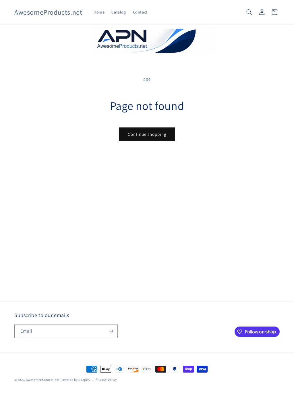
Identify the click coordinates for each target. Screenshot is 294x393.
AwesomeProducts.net (43, 380)
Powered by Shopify (75, 380)
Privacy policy (106, 379)
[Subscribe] (111, 331)
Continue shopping (147, 134)
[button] (249, 12)
